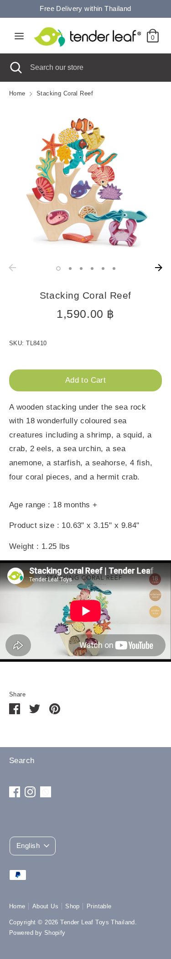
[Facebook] (14, 791)
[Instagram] (30, 791)
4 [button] (92, 268)
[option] (85, 182)
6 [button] (114, 268)
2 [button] (70, 268)
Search (22, 760)
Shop (72, 906)
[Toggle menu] (19, 36)
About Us (45, 906)
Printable (99, 906)
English (28, 845)
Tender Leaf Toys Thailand (97, 922)
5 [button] (103, 268)
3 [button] (81, 268)
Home (17, 906)
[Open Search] (15, 67)
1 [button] (58, 268)
